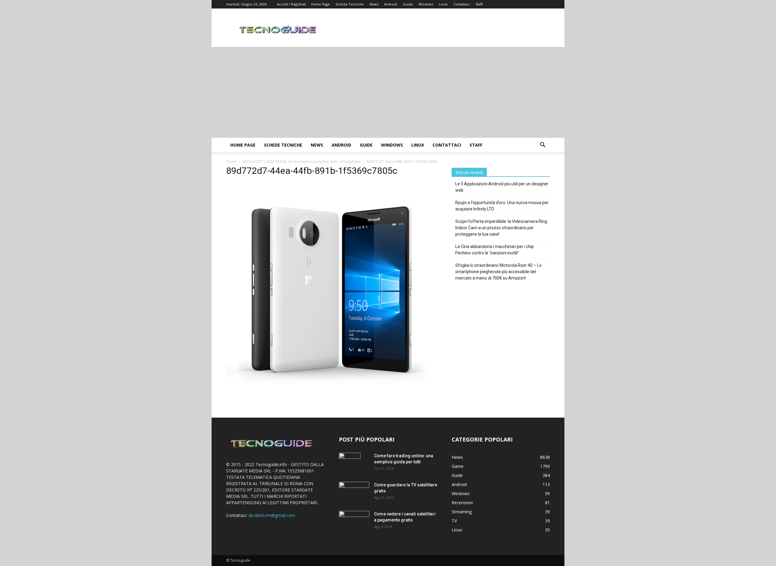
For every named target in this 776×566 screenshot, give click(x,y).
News (374, 4)
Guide (408, 4)
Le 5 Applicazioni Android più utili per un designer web (501, 187)
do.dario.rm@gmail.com (272, 515)
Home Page (320, 4)
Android (390, 4)
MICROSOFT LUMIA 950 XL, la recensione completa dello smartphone (301, 161)
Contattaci (461, 4)
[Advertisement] (388, 92)
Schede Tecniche (350, 4)
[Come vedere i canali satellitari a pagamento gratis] (354, 520)
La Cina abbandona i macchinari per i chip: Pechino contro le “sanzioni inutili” (495, 249)
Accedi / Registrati (291, 4)
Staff (479, 4)
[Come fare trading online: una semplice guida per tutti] (349, 463)
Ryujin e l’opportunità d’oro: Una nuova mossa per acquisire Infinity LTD (502, 205)
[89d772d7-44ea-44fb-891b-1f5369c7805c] (331, 391)
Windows (426, 4)
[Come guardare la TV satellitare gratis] (354, 491)
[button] (542, 145)
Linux (443, 4)
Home (231, 161)
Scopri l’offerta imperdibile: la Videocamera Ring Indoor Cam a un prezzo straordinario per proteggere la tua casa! (501, 228)
